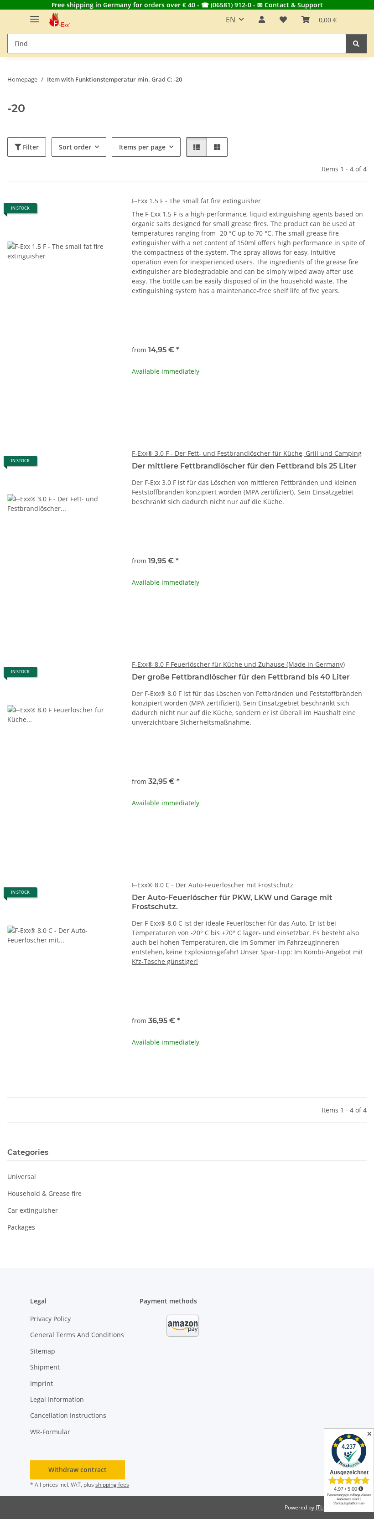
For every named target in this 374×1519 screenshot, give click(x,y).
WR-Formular (50, 1431)
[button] (261, 19)
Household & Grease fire (44, 1193)
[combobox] (249, 320)
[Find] (356, 43)
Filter (30, 147)
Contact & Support (294, 4)
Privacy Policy (50, 1318)
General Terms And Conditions (77, 1334)
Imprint (41, 1383)
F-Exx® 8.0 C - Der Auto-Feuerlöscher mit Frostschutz (212, 885)
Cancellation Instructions (68, 1415)
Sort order (75, 147)
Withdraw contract (77, 1469)
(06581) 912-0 (231, 4)
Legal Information (57, 1399)
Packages (21, 1227)
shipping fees (112, 1484)
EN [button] (230, 20)
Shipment (45, 1367)
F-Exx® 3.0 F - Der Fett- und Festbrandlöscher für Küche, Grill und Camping (247, 453)
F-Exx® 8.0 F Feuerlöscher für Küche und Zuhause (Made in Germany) (238, 664)
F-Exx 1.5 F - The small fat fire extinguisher (196, 200)
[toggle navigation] (34, 15)
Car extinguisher (32, 1210)
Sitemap (42, 1351)
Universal (21, 1176)
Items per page (142, 147)
